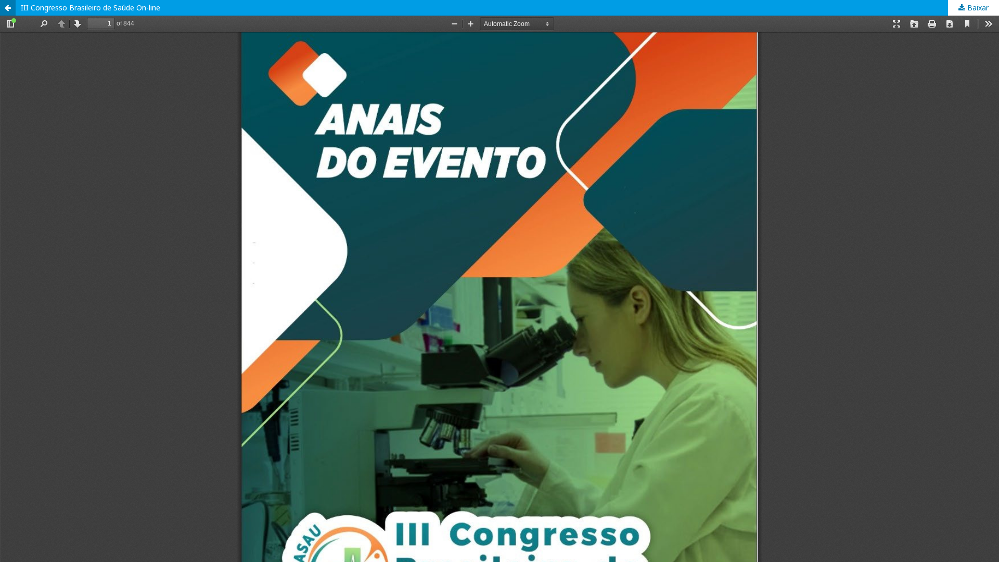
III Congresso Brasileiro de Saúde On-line (90, 7)
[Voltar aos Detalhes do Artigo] (8, 8)
